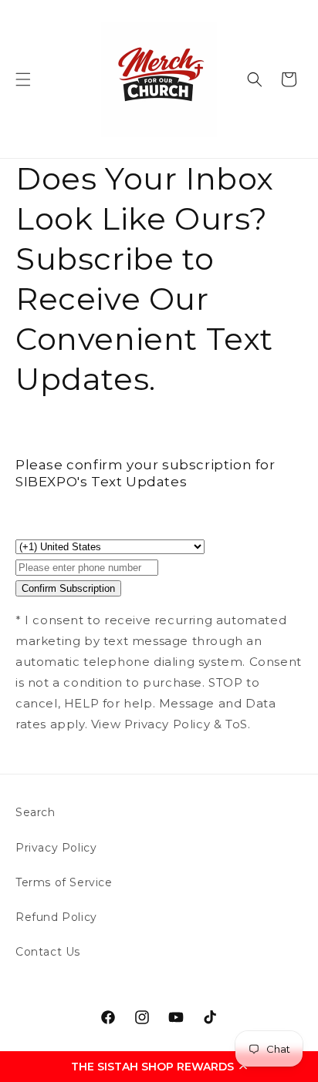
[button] (159, 1066)
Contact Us (47, 952)
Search (35, 812)
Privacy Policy (55, 848)
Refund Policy (56, 917)
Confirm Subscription (68, 588)
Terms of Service (64, 882)
